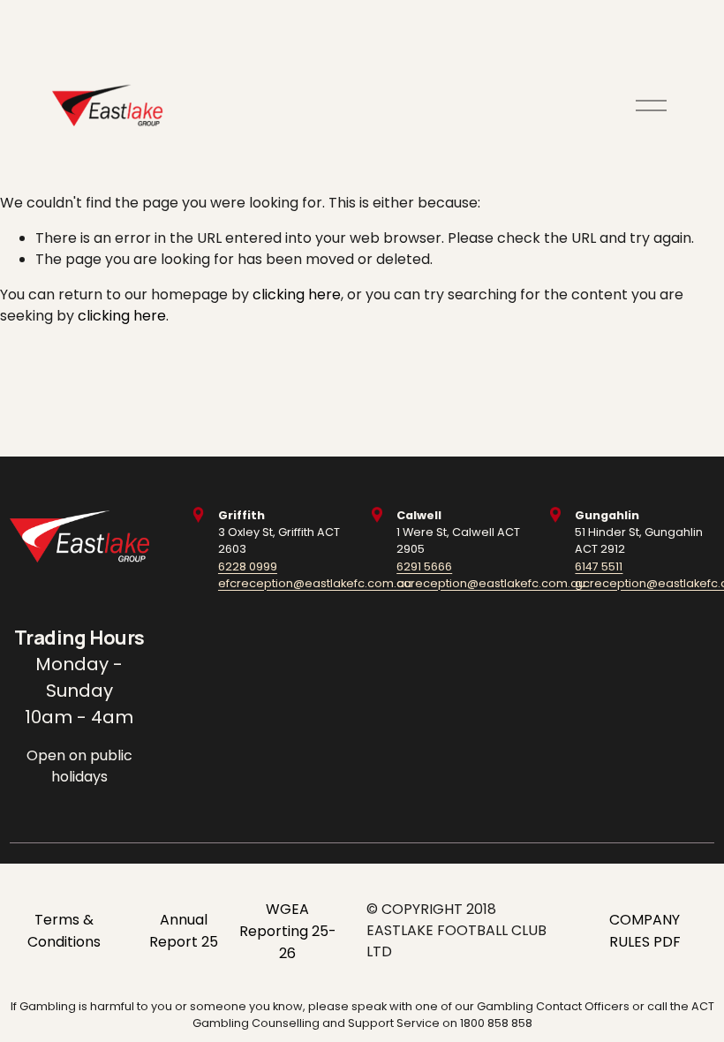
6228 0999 (247, 566)
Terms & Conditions (64, 931)
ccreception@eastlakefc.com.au (490, 583)
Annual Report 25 (183, 931)
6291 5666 (424, 566)
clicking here (297, 294)
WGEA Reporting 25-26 (287, 931)
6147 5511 (598, 566)
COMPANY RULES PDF (645, 931)
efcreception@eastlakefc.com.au (314, 583)
